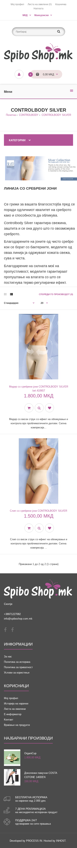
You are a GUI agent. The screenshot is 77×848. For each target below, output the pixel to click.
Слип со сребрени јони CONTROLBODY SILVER (38, 510)
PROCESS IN (34, 840)
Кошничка (60, 4)
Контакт (8, 719)
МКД (25, 15)
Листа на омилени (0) (40, 4)
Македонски (41, 15)
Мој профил (17, 4)
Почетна (11, 114)
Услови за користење (16, 672)
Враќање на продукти (17, 724)
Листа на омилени (15, 708)
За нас (8, 656)
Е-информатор (12, 714)
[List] (11, 294)
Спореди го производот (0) (56, 294)
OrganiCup (30, 753)
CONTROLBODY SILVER (56, 114)
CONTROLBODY (28, 114)
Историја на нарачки (16, 703)
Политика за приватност (18, 667)
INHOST (61, 840)
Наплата (38, 8)
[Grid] (5, 294)
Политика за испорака (17, 661)
